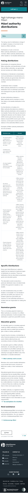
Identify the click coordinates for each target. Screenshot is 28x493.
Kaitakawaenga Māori (9, 420)
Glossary (5, 483)
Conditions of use (14, 481)
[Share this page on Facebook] (19, 474)
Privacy (21, 481)
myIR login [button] (13, 9)
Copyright (17, 483)
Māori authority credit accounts (12, 358)
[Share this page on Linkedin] (14, 474)
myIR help (22, 483)
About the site (6, 481)
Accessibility (11, 483)
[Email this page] (9, 474)
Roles (4, 36)
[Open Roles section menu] (24, 36)
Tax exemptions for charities (13, 402)
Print (7, 432)
